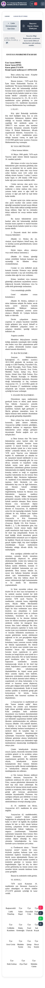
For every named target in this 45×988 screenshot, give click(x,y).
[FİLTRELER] (32, 4)
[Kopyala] (7, 42)
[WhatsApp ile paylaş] (40, 918)
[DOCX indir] (40, 913)
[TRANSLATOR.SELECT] (36, 4)
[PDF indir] (40, 908)
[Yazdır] (40, 924)
